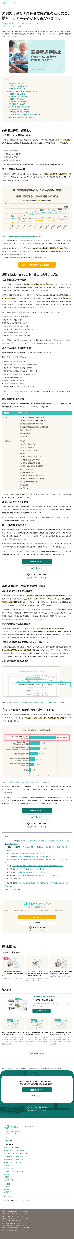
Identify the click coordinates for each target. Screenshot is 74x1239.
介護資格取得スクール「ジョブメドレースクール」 (14, 1213)
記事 (17, 1068)
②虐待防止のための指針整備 (18, 96)
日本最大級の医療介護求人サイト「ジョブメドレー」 (15, 1211)
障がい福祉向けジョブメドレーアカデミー (16, 1153)
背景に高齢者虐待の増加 (17, 88)
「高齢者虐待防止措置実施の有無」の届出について (26, 114)
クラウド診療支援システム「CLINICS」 (12, 1220)
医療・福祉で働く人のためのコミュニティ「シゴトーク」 (16, 1218)
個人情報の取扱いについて (11, 1180)
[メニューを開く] (71, 2)
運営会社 (6, 1187)
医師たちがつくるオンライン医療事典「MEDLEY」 (14, 1225)
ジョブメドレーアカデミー (11, 1147)
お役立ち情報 (10, 1068)
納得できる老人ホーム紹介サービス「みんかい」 (14, 1216)
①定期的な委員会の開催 (17, 94)
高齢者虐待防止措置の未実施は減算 (18, 107)
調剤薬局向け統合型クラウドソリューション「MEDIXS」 (16, 1227)
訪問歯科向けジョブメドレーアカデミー (15, 1156)
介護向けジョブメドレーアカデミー (14, 1150)
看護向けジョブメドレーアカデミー (14, 1162)
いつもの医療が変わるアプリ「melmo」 (12, 1223)
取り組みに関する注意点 (17, 104)
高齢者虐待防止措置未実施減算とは (20, 109)
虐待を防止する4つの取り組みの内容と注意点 (22, 91)
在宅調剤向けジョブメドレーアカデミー (15, 1159)
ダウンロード (41, 1011)
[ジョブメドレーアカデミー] (10, 2)
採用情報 (6, 1189)
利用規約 (6, 1177)
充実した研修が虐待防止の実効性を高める (21, 117)
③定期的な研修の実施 (16, 99)
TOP (3, 1068)
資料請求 (36, 561)
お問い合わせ (35, 568)
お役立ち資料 (8, 1165)
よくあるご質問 (8, 1168)
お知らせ (6, 1174)
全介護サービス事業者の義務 (18, 86)
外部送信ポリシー (9, 1192)
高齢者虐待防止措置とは (15, 83)
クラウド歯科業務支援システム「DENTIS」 (12, 1230)
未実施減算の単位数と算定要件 (19, 112)
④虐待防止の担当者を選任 (18, 101)
